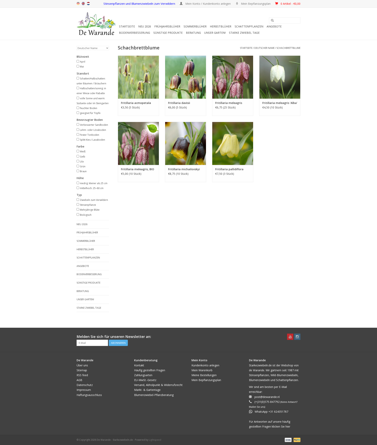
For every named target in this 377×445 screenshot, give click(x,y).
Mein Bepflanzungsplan (206, 380)
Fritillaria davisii (179, 103)
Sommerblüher (195, 26)
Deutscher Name (264, 48)
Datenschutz (85, 385)
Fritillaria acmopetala (136, 103)
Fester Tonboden (89, 135)
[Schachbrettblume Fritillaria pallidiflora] (232, 143)
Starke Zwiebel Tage (244, 33)
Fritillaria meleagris (228, 103)
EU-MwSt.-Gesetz (145, 380)
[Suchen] (272, 20)
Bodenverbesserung (134, 33)
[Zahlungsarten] (287, 439)
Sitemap (82, 370)
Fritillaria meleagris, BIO (137, 169)
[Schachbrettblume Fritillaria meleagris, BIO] (138, 143)
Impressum (84, 390)
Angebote (274, 26)
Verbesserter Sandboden (94, 124)
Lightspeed (155, 439)
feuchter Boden (88, 108)
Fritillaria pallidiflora (229, 169)
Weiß (82, 151)
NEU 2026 (144, 26)
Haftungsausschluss (89, 395)
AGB (79, 380)
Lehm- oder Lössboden (93, 130)
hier (287, 426)
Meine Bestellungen (204, 375)
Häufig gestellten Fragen (149, 370)
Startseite (127, 26)
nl (88, 3)
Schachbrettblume (288, 48)
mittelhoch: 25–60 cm (91, 188)
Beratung (193, 33)
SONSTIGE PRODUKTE (168, 33)
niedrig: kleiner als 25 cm (93, 183)
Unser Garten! (215, 33)
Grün (82, 166)
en (83, 3)
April (82, 61)
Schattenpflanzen (249, 26)
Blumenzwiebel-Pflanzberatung (154, 395)
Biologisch (86, 215)
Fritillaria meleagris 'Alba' (279, 103)
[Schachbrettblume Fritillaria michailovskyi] (185, 143)
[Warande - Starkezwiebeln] (97, 24)
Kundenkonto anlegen (205, 365)
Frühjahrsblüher (167, 26)
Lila (82, 161)
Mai (82, 66)
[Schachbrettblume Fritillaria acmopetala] (138, 77)
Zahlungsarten (143, 375)
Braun (83, 171)
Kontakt (139, 365)
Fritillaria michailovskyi (184, 169)
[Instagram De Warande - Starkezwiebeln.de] (297, 337)
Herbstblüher (220, 26)
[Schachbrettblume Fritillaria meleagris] (232, 77)
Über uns (82, 365)
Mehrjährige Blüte (90, 209)
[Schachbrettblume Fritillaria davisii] (185, 77)
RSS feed (82, 375)
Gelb (82, 156)
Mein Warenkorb (201, 370)
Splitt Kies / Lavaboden (92, 139)
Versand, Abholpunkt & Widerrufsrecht (158, 385)
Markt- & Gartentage (147, 390)
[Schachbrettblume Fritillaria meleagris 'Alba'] (279, 77)
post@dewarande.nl (267, 397)
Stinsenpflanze (88, 205)
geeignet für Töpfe (90, 113)
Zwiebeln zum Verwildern (94, 200)
